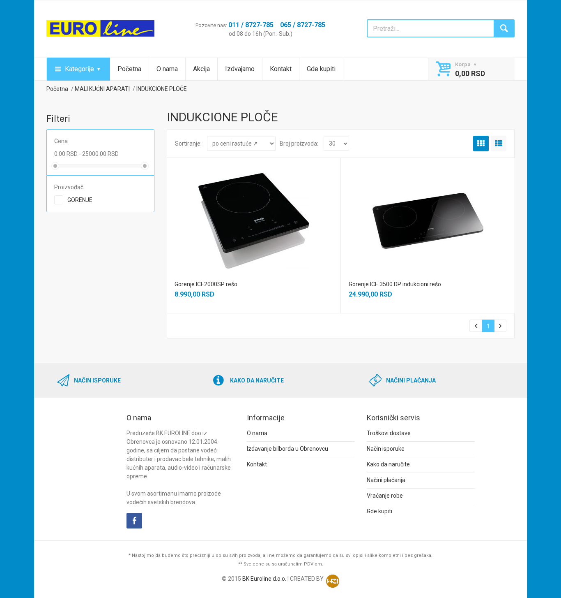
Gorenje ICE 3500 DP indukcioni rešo (395, 284)
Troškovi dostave (389, 433)
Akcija (201, 69)
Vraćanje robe (385, 495)
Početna (129, 69)
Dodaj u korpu (253, 226)
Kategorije (79, 69)
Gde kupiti (321, 69)
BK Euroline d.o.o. (264, 578)
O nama (167, 69)
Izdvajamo (240, 69)
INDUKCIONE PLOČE (161, 89)
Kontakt (281, 69)
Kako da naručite (388, 464)
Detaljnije (253, 211)
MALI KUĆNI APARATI (102, 89)
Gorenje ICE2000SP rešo (206, 284)
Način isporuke (386, 448)
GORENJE (79, 200)
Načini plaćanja (386, 480)
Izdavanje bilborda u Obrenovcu (287, 448)
